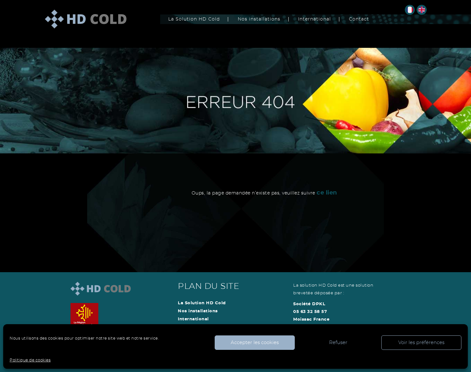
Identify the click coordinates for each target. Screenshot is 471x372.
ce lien (327, 193)
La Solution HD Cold (194, 19)
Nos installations (259, 19)
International (314, 19)
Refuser (338, 342)
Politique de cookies (30, 360)
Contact (359, 19)
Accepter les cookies (255, 342)
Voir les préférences (421, 342)
